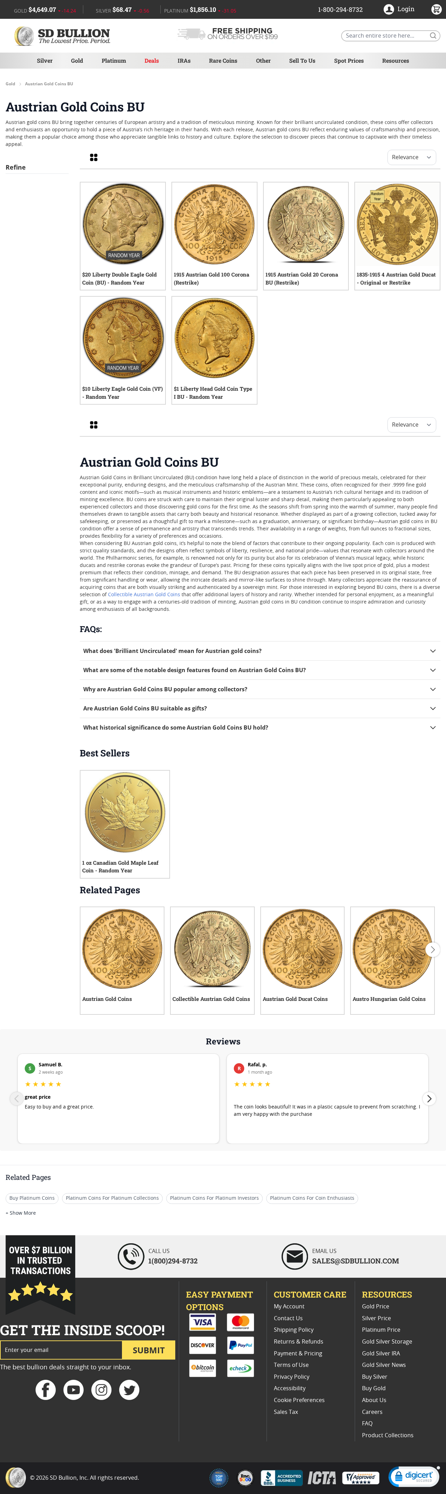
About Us (374, 1400)
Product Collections (388, 1435)
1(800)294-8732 (173, 1260)
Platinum (114, 60)
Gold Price (375, 1306)
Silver (45, 60)
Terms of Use (291, 1365)
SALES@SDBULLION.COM (355, 1260)
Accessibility (290, 1388)
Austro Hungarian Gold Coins (389, 998)
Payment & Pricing (298, 1353)
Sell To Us (302, 60)
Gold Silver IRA (381, 1353)
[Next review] (429, 1099)
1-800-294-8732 (340, 9)
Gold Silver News (384, 1365)
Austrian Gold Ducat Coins (295, 998)
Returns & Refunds (298, 1342)
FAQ (367, 1423)
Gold (77, 60)
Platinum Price (381, 1330)
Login (406, 9)
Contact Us (288, 1318)
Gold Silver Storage (387, 1342)
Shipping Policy (294, 1330)
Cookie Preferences (299, 1400)
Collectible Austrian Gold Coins (144, 594)
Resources (395, 60)
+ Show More (21, 1213)
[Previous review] (17, 1099)
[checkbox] (94, 157)
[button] (414, 1478)
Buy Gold (374, 1388)
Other (263, 60)
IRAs (184, 60)
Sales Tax (286, 1412)
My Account (289, 1306)
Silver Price (376, 1318)
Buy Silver (374, 1377)
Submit (149, 1350)
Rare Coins (223, 60)
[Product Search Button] (432, 35)
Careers (372, 1412)
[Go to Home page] (63, 35)
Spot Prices (349, 60)
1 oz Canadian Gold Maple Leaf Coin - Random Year (120, 866)
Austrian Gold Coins (107, 998)
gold (10, 84)
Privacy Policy (291, 1377)
